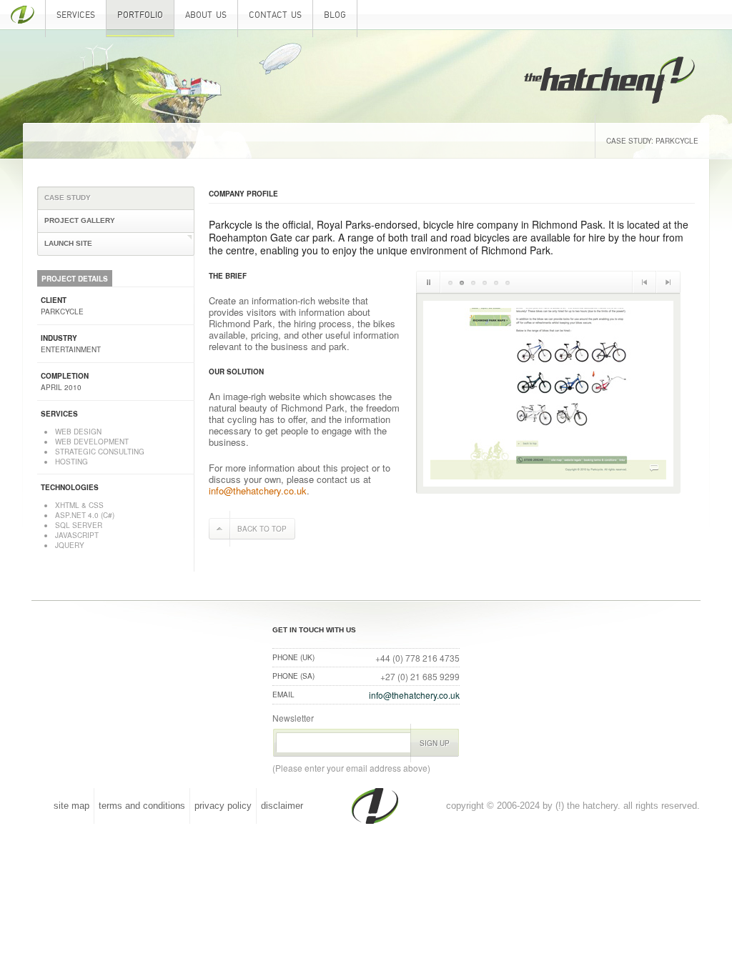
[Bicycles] (462, 282)
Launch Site (68, 243)
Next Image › (668, 282)
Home (22, 18)
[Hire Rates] (473, 282)
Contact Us (275, 15)
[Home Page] (450, 282)
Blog (335, 15)
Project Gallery (79, 220)
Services (75, 15)
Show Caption (654, 468)
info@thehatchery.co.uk (258, 490)
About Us (206, 15)
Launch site (635, 448)
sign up (435, 743)
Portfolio (140, 15)
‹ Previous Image (644, 282)
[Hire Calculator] (484, 282)
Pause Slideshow (428, 282)
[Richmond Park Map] (496, 282)
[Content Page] (507, 282)
